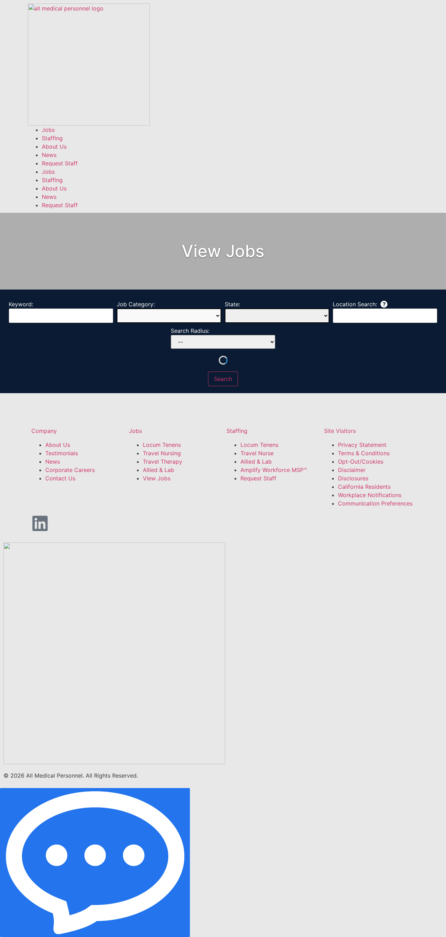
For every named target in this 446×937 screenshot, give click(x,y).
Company (44, 430)
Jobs (48, 129)
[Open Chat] (95, 862)
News (49, 154)
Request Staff (60, 163)
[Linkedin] (40, 523)
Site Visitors (340, 430)
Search (223, 378)
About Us (54, 146)
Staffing (52, 138)
